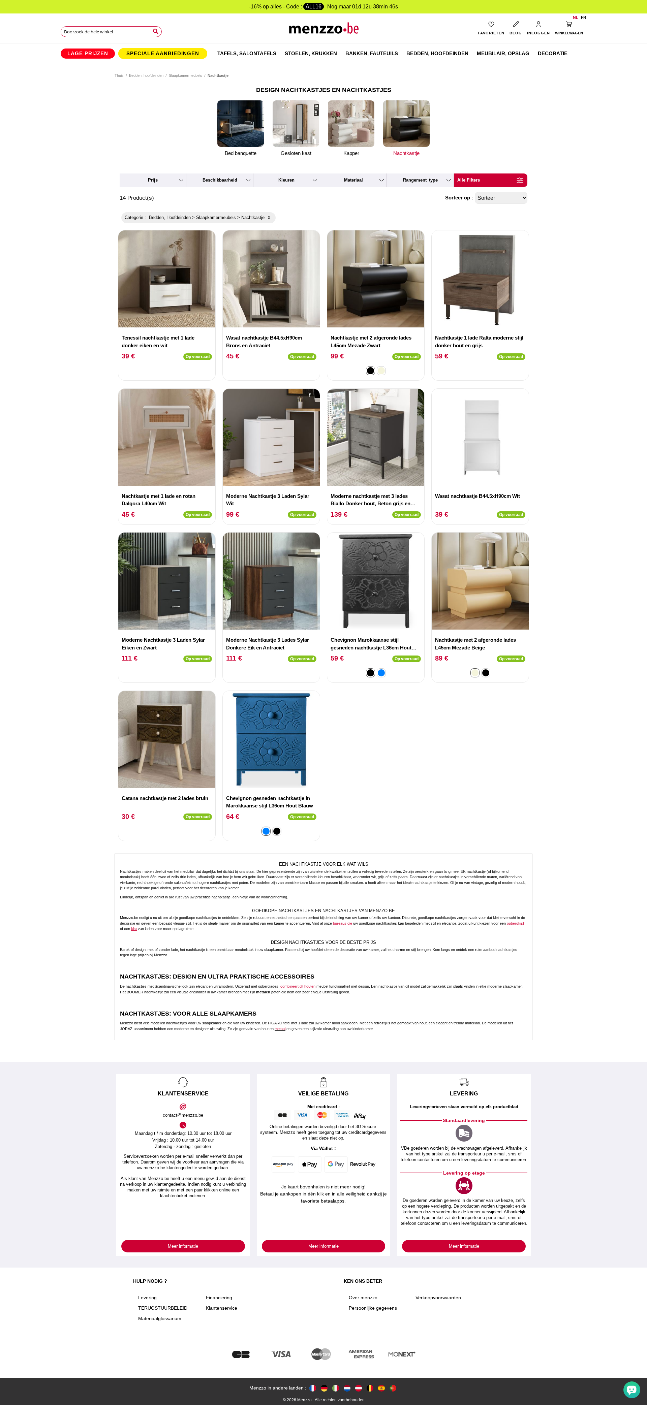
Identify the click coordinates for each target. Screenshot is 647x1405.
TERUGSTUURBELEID (162, 1308)
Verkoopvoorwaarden (438, 1297)
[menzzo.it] (336, 1388)
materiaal (353, 180)
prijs (153, 180)
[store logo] (323, 30)
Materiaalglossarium (159, 1318)
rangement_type (420, 180)
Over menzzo (363, 1297)
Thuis (119, 75)
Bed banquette (240, 153)
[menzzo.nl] (347, 1388)
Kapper (351, 153)
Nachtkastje (406, 153)
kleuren (286, 180)
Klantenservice (221, 1308)
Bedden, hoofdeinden (146, 75)
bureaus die (342, 923)
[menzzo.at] (358, 1388)
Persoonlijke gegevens (373, 1308)
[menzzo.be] (370, 1388)
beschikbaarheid (220, 180)
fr (583, 17)
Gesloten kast (296, 153)
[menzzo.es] (381, 1388)
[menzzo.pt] (393, 1388)
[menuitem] (88, 54)
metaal (280, 1029)
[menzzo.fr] (313, 1388)
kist (134, 929)
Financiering (219, 1297)
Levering (147, 1297)
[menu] (323, 53)
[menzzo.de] (324, 1388)
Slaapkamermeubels (185, 75)
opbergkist (515, 923)
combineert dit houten (297, 986)
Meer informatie (183, 1246)
